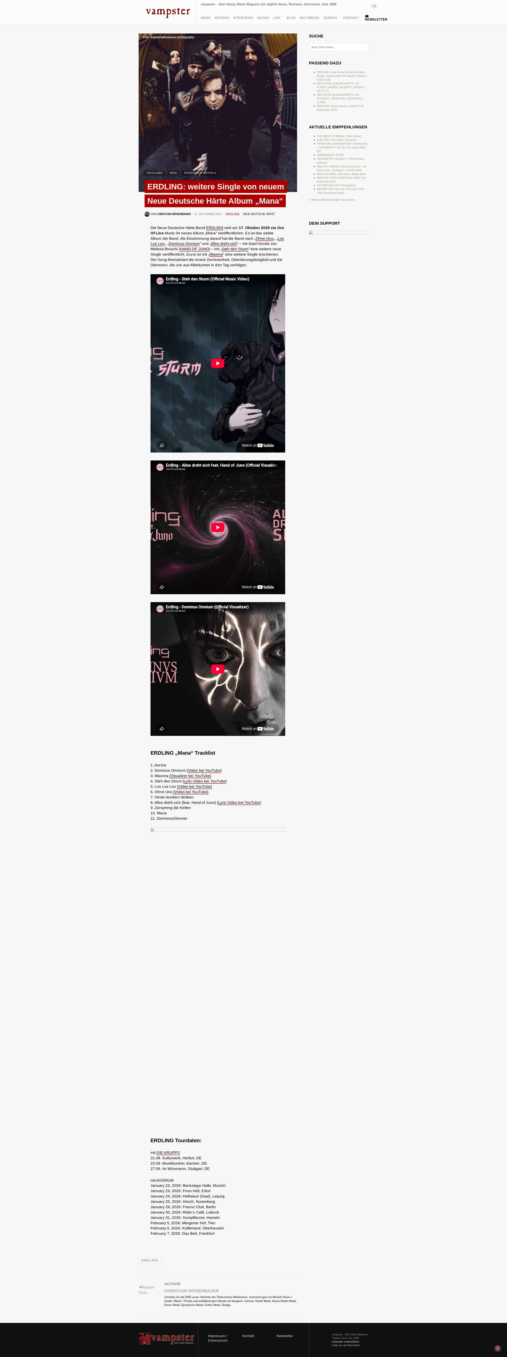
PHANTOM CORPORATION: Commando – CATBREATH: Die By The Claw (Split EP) (342, 147)
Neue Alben (155, 173)
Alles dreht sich (224, 244)
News (173, 173)
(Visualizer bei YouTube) (190, 776)
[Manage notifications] (498, 1348)
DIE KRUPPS (168, 1153)
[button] (140, 12)
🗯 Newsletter (376, 18)
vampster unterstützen (345, 1341)
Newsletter (285, 1336)
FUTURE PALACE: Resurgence (336, 185)
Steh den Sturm (235, 249)
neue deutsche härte (259, 214)
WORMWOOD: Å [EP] (330, 155)
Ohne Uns (264, 238)
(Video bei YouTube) (194, 786)
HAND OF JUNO (194, 249)
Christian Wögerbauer (191, 1290)
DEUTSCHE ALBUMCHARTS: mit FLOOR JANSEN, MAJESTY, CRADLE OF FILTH (340, 87)
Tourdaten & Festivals (200, 173)
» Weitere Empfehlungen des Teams (332, 199)
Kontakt (248, 1336)
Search (365, 47)
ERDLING (233, 214)
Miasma (216, 254)
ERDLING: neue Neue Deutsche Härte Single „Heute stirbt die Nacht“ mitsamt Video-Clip (342, 76)
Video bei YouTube (204, 770)
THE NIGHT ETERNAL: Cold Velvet (339, 136)
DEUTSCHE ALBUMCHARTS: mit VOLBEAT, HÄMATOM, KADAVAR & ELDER (339, 98)
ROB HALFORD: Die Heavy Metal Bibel (341, 174)
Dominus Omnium (184, 244)
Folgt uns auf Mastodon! (346, 1345)
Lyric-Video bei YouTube (205, 781)
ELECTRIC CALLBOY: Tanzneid (336, 139)
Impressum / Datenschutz (218, 1338)
